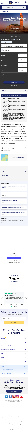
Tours (14, 171)
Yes (17, 39)
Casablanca (3, 55)
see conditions (14, 283)
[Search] (23, 7)
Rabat (2, 60)
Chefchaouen (4, 65)
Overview (14, 90)
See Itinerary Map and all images (17, 157)
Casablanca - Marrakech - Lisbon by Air (9, 200)
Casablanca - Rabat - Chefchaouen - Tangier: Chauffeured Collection (13, 187)
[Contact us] (26, 2)
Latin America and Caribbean (8, 349)
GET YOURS (14, 391)
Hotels (14, 168)
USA (2, 353)
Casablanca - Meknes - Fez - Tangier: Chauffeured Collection (14, 194)
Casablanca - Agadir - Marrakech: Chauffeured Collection (13, 212)
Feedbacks (14, 179)
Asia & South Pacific (6, 345)
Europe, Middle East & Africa (8, 342)
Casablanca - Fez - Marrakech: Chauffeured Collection (12, 207)
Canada (3, 361)
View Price (14, 82)
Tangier (2, 70)
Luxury (3, 338)
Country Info (14, 175)
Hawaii (3, 357)
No (21, 39)
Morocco (5, 11)
